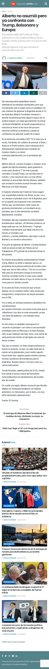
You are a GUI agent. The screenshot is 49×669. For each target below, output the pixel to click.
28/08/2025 (22, 558)
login (9, 642)
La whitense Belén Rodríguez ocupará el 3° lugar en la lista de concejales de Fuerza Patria (23, 590)
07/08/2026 (22, 482)
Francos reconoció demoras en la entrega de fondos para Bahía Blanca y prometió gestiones (24, 552)
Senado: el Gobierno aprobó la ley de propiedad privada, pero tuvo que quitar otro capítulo (24, 475)
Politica (10, 11)
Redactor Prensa (10, 482)
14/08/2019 (30, 58)
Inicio (4, 11)
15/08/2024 (22, 634)
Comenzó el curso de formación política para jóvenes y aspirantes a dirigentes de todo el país (22, 628)
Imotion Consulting (20, 664)
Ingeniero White (16, 58)
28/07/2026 (22, 520)
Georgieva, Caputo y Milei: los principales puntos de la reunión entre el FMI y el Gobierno (22, 513)
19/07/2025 (22, 596)
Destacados (9, 582)
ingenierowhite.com (37, 661)
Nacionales (9, 468)
